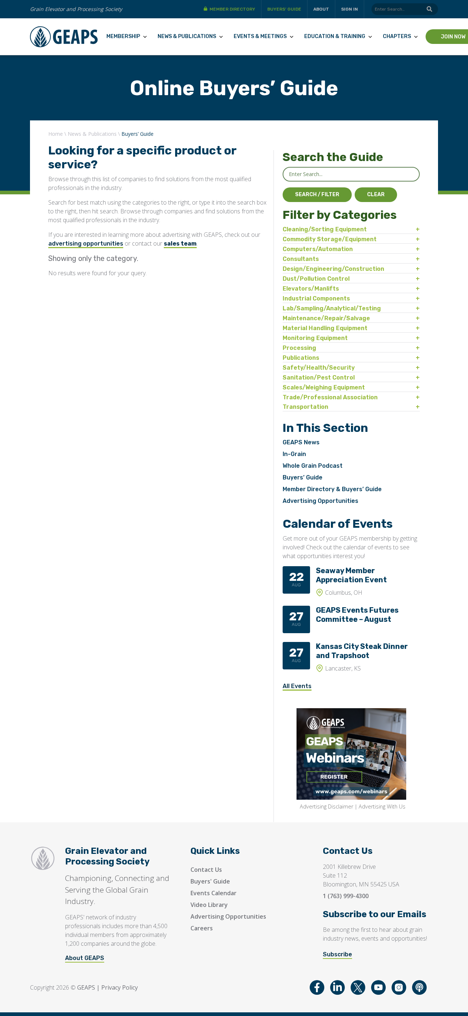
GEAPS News (301, 442)
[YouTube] (378, 987)
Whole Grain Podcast (313, 465)
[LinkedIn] (337, 987)
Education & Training (334, 36)
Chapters (397, 36)
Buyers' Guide (210, 881)
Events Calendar (213, 893)
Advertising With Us (382, 806)
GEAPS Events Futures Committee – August (357, 615)
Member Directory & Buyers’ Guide (332, 489)
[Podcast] (419, 987)
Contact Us (206, 870)
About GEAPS (84, 958)
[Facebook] (317, 987)
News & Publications (187, 36)
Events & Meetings (260, 36)
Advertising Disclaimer (326, 806)
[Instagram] (399, 987)
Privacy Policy (119, 987)
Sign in (349, 9)
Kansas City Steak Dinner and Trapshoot (362, 651)
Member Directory (232, 9)
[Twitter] (358, 987)
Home (55, 133)
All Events (297, 686)
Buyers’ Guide (284, 9)
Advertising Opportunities (320, 500)
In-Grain (294, 454)
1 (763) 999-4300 (346, 896)
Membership (123, 36)
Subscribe (337, 954)
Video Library (209, 905)
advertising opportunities (85, 243)
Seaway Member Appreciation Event (351, 575)
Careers (201, 928)
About (321, 9)
